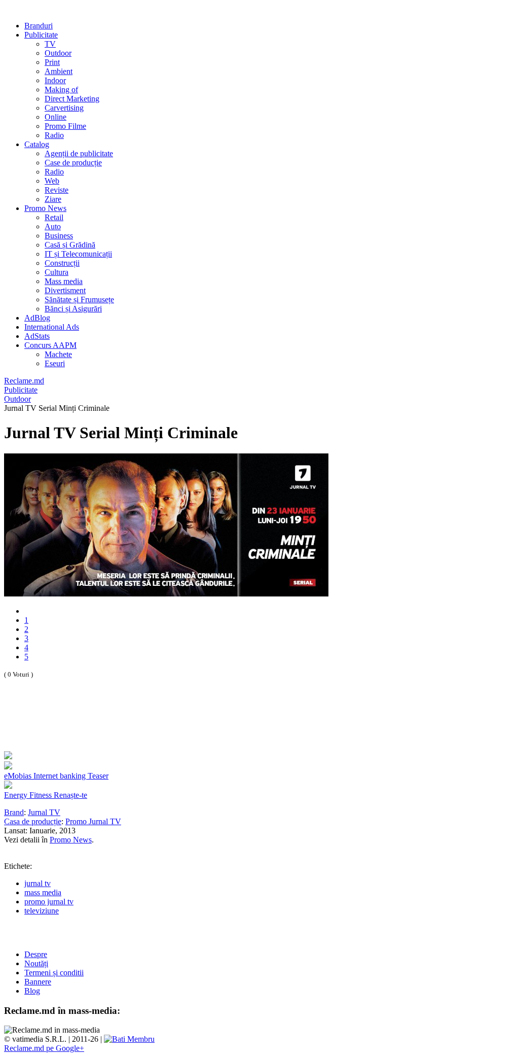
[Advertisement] (122, 726)
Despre (35, 954)
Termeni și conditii (54, 972)
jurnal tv (37, 883)
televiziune (41, 910)
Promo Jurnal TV (93, 821)
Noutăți (36, 963)
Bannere (37, 981)
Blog (32, 990)
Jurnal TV (44, 812)
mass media (42, 892)
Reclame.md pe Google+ (44, 1048)
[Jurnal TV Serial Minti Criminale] (166, 593)
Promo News (71, 839)
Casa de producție (32, 821)
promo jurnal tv (48, 901)
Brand (14, 812)
